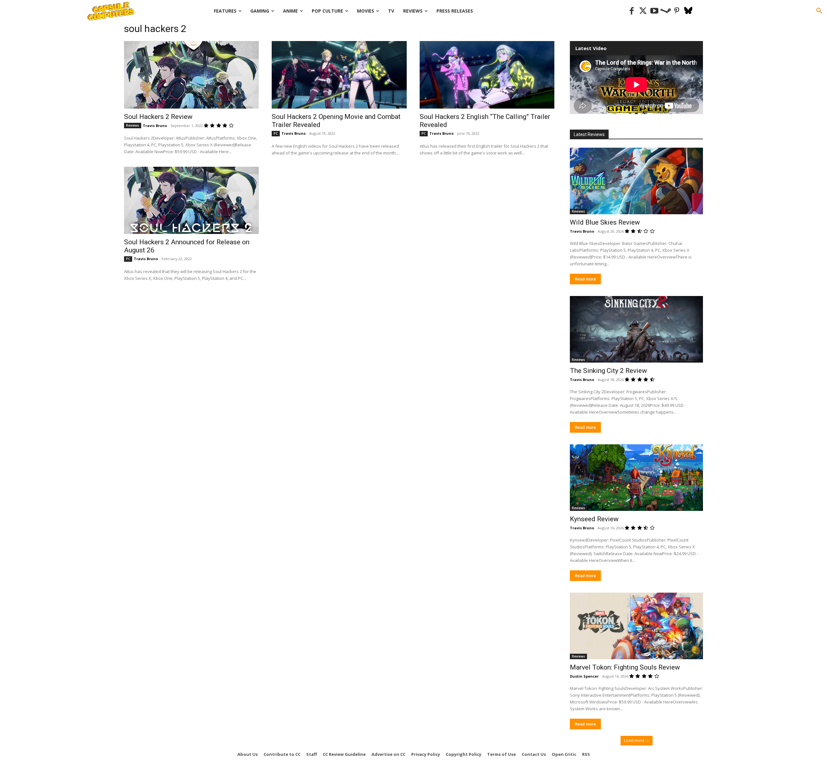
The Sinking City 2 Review (608, 371)
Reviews (132, 125)
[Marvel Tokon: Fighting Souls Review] (636, 626)
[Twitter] (643, 11)
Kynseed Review (594, 519)
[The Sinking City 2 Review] (636, 329)
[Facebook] (632, 11)
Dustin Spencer (584, 676)
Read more (585, 279)
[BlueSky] (688, 11)
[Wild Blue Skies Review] (636, 181)
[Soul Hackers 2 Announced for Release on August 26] (191, 200)
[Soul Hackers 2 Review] (191, 75)
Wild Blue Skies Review (605, 222)
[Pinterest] (677, 11)
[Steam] (666, 11)
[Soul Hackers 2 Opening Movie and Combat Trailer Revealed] (339, 75)
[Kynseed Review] (636, 477)
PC (276, 133)
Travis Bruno (155, 125)
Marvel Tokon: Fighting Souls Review (625, 667)
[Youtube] (654, 11)
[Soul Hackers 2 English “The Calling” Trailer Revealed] (487, 75)
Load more (634, 740)
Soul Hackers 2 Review (158, 117)
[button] (819, 11)
